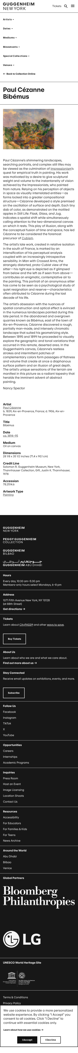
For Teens (9, 835)
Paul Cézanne (12, 407)
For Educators (12, 823)
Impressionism (61, 168)
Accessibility (11, 817)
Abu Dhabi (10, 856)
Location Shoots (13, 795)
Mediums (11, 37)
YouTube (8, 735)
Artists (9, 19)
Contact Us (10, 801)
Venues (10, 65)
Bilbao (7, 862)
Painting (8, 494)
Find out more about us (18, 663)
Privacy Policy (12, 1003)
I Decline (50, 1039)
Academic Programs (16, 762)
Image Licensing (13, 790)
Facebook (9, 712)
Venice (7, 868)
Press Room (10, 778)
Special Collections (17, 56)
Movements (12, 46)
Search (66, 6)
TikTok (7, 723)
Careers (8, 751)
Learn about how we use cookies (22, 1029)
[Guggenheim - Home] (18, 6)
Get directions (12, 609)
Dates (9, 28)
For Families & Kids (15, 829)
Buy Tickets (14, 638)
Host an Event (12, 784)
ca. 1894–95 (10, 435)
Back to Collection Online (20, 73)
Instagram (9, 717)
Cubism (27, 238)
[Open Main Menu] (72, 6)
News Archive (11, 840)
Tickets (56, 6)
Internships (10, 756)
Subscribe (14, 692)
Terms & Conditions (15, 997)
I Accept (27, 1039)
